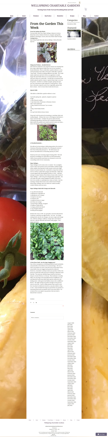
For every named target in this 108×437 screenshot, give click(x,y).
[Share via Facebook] (30, 302)
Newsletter (32, 298)
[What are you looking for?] (79, 2)
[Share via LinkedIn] (36, 302)
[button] (85, 9)
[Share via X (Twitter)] (33, 302)
